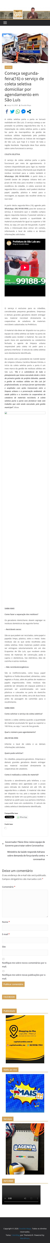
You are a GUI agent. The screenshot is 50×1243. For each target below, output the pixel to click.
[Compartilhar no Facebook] (7, 111)
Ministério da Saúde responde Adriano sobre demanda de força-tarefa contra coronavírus (26, 855)
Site (4, 946)
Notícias (8, 67)
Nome (6, 922)
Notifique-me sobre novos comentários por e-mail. (24, 964)
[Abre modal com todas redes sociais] (29, 111)
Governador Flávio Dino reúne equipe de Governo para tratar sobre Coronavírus (25, 844)
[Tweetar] (12, 111)
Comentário (8, 886)
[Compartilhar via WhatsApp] (18, 111)
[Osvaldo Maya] (25, 9)
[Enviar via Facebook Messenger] (23, 111)
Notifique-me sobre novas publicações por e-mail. (24, 976)
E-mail (6, 934)
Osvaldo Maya (26, 105)
